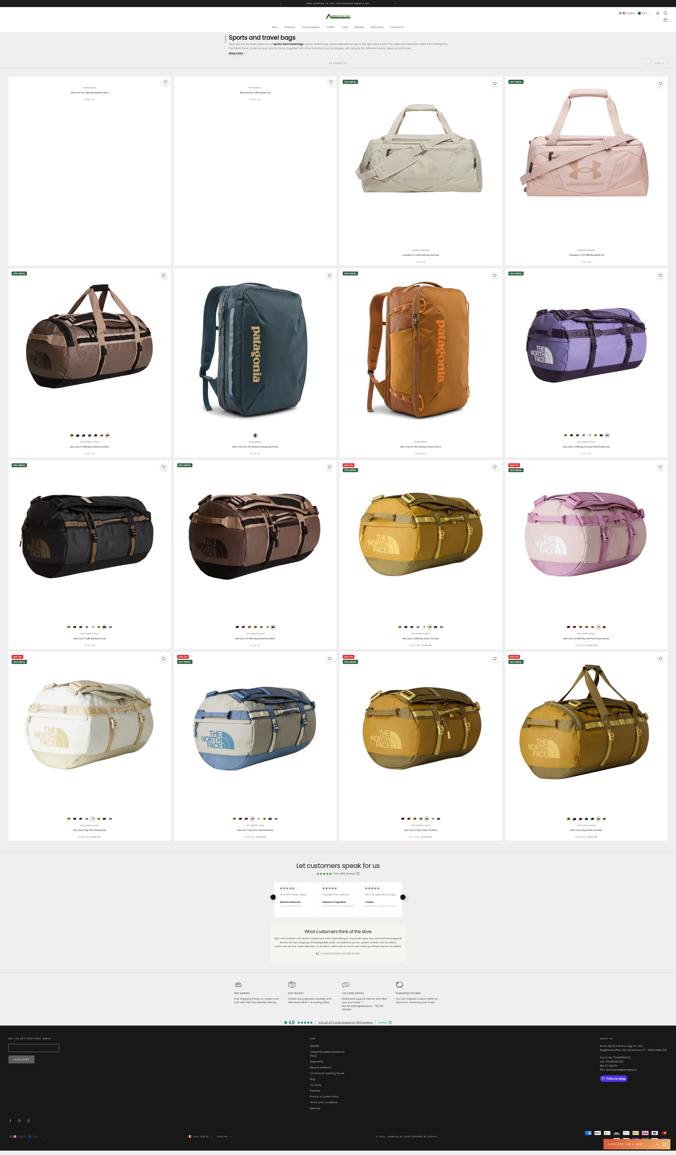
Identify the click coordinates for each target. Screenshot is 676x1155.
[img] (324, 874)
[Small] (607, 435)
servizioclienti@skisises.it (357, 1006)
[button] (635, 13)
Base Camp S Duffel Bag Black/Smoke (90, 638)
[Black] (89, 435)
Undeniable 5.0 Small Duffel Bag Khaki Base (420, 255)
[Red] (83, 435)
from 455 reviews (344, 873)
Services (377, 27)
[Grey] (583, 435)
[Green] (95, 435)
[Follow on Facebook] (10, 1120)
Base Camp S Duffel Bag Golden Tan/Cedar (421, 638)
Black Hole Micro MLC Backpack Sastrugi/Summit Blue (255, 446)
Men (275, 27)
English (222, 1136)
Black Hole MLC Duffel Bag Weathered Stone (89, 92)
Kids (345, 27)
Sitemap (315, 1108)
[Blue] (77, 435)
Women (290, 27)
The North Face (89, 442)
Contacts (397, 27)
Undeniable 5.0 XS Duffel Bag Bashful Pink (586, 255)
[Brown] (107, 435)
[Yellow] (71, 435)
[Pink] (267, 627)
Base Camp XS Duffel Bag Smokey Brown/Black (255, 638)
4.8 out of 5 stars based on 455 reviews (345, 1022)
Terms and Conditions (324, 1102)
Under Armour (421, 250)
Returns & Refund (320, 1067)
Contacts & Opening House (327, 1073)
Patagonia (89, 87)
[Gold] (101, 435)
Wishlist (314, 1046)
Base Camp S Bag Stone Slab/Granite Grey (255, 830)
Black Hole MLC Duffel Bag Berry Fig (255, 92)
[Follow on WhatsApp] (28, 1120)
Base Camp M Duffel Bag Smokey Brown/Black (89, 446)
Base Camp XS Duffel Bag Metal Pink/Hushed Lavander (586, 638)
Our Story (315, 1085)
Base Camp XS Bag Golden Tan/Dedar (421, 830)
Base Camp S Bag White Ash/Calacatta (89, 830)
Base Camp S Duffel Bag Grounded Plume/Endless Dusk (586, 446)
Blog (312, 1079)
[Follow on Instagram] (19, 1120)
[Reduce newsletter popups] (656, 1144)
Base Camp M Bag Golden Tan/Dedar (586, 830)
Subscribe (21, 1059)
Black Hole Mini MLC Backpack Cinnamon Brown (420, 446)
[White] (589, 435)
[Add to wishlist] (165, 82)
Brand (359, 27)
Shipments (316, 1061)
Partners (315, 1090)
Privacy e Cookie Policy (324, 1096)
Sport (331, 27)
